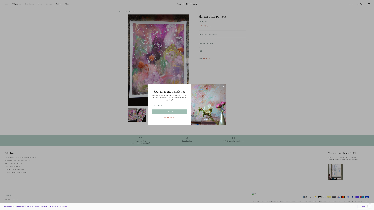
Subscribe (169, 111)
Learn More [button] (63, 206)
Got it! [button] (364, 206)
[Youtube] (168, 117)
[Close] (223, 86)
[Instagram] (171, 117)
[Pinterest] (173, 117)
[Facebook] (165, 117)
